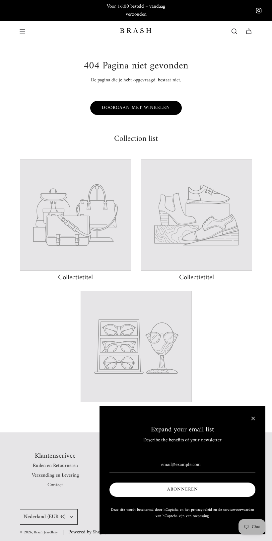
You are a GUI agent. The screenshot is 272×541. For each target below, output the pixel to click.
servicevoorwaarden (238, 510)
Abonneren (182, 489)
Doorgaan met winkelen (136, 108)
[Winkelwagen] (248, 31)
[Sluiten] (253, 418)
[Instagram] (258, 10)
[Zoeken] (234, 31)
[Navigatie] (22, 31)
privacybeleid (201, 510)
